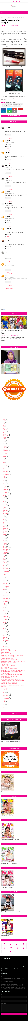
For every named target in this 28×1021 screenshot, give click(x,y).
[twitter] (11, 1)
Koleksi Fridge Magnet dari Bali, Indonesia (11, 674)
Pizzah (7, 240)
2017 (4, 582)
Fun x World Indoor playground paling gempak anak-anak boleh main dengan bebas (12, 332)
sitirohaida (8, 127)
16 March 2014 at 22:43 (9, 277)
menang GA (7, 17)
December (5, 434)
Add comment (9, 288)
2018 (4, 565)
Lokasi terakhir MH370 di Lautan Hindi (10, 650)
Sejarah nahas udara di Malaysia (9, 668)
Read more (4, 343)
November (5, 435)
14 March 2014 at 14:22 (9, 180)
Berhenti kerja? (5, 652)
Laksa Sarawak (5, 667)
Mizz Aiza (7, 152)
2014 (4, 634)
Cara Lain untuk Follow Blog (8, 656)
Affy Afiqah (8, 264)
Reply (6, 134)
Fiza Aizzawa (5, 25)
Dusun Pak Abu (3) (18, 969)
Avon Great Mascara (7, 104)
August (5, 420)
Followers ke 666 (5, 649)
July (4, 422)
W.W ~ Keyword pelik (6, 677)
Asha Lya (7, 165)
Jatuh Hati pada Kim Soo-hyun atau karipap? (12, 655)
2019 (4, 546)
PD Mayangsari (4, 967)
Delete (10, 134)
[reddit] (24, 944)
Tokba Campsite (18, 965)
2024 (4, 449)
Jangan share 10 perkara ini (8, 665)
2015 (4, 615)
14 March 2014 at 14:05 (9, 167)
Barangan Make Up (17, 104)
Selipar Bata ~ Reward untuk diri (9, 682)
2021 (4, 507)
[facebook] (8, 1)
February (5, 429)
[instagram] (14, 1)
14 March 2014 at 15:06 (9, 193)
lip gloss (11, 105)
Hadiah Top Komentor (6, 688)
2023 (4, 468)
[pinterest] (17, 1)
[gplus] (20, 1)
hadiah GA (5, 105)
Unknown (7, 140)
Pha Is (6, 252)
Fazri (6, 178)
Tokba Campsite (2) (19, 967)
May (4, 425)
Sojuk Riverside (4, 965)
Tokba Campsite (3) (6, 970)
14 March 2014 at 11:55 (9, 142)
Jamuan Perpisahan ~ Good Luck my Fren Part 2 (13, 680)
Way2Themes (14, 1019)
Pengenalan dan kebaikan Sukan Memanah (12, 679)
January (5, 431)
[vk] (11, 947)
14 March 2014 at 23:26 (9, 242)
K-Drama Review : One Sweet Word (10, 659)
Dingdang (8, 228)
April (4, 426)
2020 (4, 527)
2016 (4, 595)
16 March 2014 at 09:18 (9, 265)
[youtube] (24, 947)
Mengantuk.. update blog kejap (9, 683)
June (4, 423)
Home (2, 17)
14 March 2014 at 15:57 (9, 205)
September (6, 455)
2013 (4, 692)
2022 (4, 488)
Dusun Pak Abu (4, 963)
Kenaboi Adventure (5, 961)
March (4, 428)
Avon (14, 102)
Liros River (16, 961)
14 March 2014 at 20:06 (9, 230)
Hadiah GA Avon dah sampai (8, 662)
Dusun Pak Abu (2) (18, 963)
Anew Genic (8, 102)
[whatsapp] (4, 951)
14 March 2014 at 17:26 (9, 218)
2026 (4, 419)
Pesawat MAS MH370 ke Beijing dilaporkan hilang (13, 670)
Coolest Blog (4, 664)
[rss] (11, 951)
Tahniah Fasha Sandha (7, 658)
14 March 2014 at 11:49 (9, 129)
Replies (7, 137)
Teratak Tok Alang (5, 969)
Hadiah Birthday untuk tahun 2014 (9, 676)
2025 (4, 432)
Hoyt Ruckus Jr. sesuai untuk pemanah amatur (13, 661)
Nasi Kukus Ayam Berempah (8, 653)
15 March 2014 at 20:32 (9, 253)
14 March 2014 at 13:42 (9, 154)
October (5, 453)
